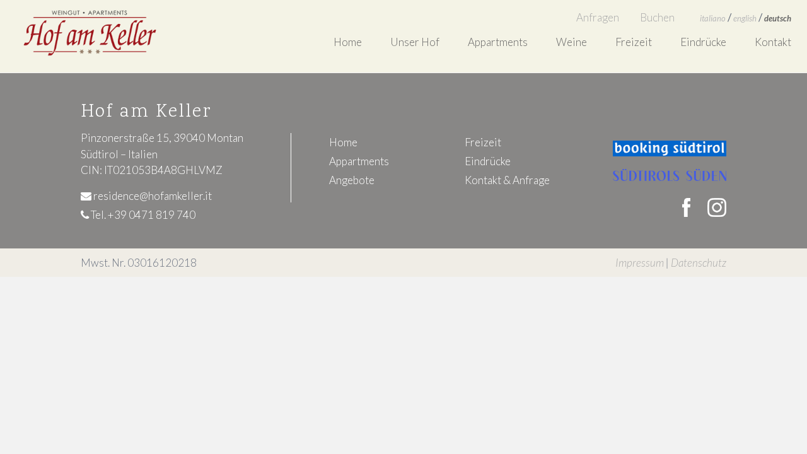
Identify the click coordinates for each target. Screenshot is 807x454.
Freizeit (633, 42)
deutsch (777, 18)
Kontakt (773, 42)
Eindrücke (703, 42)
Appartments (359, 161)
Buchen (657, 17)
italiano (713, 18)
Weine (571, 42)
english (745, 18)
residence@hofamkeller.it (151, 195)
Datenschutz (698, 262)
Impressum (639, 262)
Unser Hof (414, 42)
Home (348, 42)
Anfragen (597, 17)
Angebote (351, 180)
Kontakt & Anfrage (507, 180)
